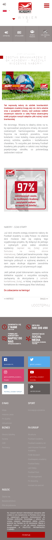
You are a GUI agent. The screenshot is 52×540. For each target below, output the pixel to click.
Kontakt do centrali (36, 485)
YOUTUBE (34, 344)
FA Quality (6, 418)
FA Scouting (33, 481)
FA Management (35, 476)
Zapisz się (6, 496)
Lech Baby (32, 468)
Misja (4, 410)
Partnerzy (6, 447)
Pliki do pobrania (9, 505)
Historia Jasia (7, 414)
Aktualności (7, 423)
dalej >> (44, 298)
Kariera (5, 439)
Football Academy (35, 439)
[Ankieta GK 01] (26, 189)
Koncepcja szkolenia (36, 410)
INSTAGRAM (35, 342)
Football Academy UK (37, 443)
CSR (3, 443)
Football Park (33, 472)
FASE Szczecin (34, 455)
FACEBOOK (43, 342)
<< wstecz (8, 298)
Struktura (32, 434)
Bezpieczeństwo (8, 501)
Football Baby (33, 463)
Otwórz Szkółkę (8, 434)
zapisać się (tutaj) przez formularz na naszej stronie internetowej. (26, 251)
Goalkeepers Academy (37, 459)
